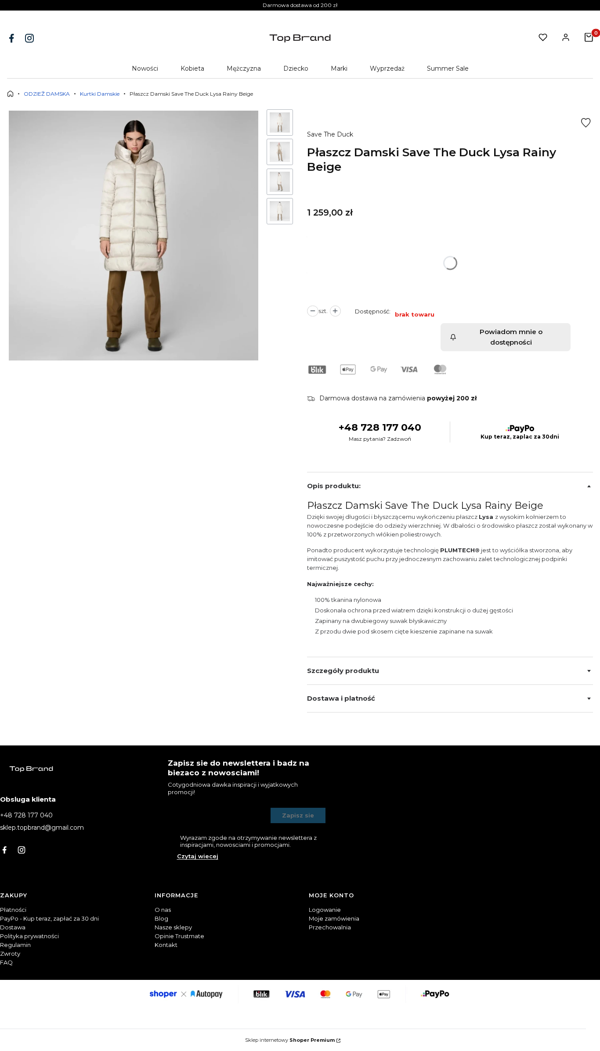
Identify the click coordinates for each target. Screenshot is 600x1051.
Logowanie (325, 909)
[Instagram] (30, 38)
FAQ (6, 962)
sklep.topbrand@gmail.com (42, 827)
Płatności (13, 909)
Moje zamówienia (334, 918)
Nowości (145, 68)
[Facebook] (12, 38)
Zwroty (10, 953)
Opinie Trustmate (179, 935)
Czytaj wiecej (197, 856)
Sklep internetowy (290, 1040)
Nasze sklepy (173, 927)
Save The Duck (330, 134)
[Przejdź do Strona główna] (10, 93)
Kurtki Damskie (99, 93)
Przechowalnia (330, 927)
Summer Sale (448, 68)
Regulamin (15, 944)
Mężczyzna (244, 68)
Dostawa (12, 927)
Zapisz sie (298, 815)
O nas (163, 909)
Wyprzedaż (387, 68)
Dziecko (295, 68)
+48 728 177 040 (380, 427)
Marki (339, 68)
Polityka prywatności (29, 935)
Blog (161, 918)
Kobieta (192, 68)
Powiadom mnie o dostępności (511, 337)
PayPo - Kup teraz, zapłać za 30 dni (49, 918)
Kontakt (166, 944)
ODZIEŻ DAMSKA (47, 93)
